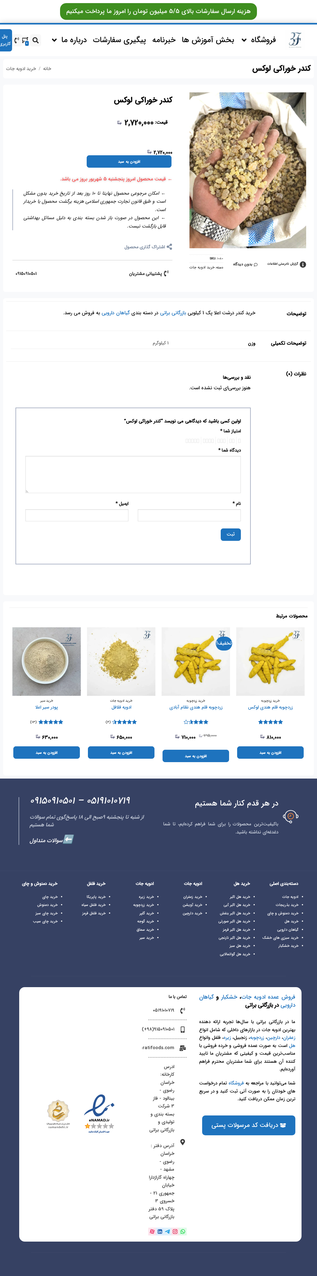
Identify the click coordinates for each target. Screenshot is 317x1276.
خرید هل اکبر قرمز (236, 930)
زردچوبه (257, 1037)
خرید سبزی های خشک (280, 938)
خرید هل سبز (240, 946)
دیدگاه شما (229, 450)
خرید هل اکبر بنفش (235, 913)
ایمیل (121, 503)
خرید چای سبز (47, 913)
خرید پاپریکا (96, 897)
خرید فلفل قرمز (94, 913)
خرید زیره (146, 897)
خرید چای (50, 897)
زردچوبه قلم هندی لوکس (270, 708)
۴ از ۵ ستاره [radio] (209, 440)
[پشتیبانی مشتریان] (166, 273)
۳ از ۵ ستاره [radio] (222, 440)
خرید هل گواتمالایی (235, 954)
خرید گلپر (147, 913)
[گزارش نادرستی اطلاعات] (303, 264)
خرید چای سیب (45, 921)
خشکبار (229, 997)
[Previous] (304, 698)
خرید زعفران (192, 897)
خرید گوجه (145, 921)
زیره (227, 1037)
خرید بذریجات (287, 905)
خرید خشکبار (288, 946)
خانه (47, 69)
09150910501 (26, 273)
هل (292, 1045)
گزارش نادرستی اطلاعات (282, 264)
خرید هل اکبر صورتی (234, 921)
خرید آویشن (192, 905)
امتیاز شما (230, 431)
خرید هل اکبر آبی (237, 905)
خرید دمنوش (47, 905)
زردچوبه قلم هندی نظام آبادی (196, 708)
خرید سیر (147, 938)
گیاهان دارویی (116, 313)
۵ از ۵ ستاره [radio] (193, 440)
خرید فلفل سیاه (93, 905)
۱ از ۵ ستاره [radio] (240, 440)
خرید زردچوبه (143, 905)
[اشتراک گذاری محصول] (169, 247)
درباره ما (74, 40)
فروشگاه (263, 40)
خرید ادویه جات (21, 69)
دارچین (273, 1037)
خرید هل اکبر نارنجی (234, 938)
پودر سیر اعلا (46, 708)
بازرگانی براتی (173, 313)
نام (236, 503)
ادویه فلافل (121, 708)
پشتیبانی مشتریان (145, 273)
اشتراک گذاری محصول (144, 247)
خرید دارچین (192, 913)
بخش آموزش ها (208, 40)
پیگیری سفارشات (119, 40)
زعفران (289, 1037)
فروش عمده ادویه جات (268, 997)
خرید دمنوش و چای (282, 913)
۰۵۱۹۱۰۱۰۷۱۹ (108, 800)
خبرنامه (164, 40)
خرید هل (291, 921)
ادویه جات (290, 897)
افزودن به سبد (129, 162)
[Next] (12, 698)
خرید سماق (145, 930)
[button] (158, 11)
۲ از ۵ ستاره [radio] (233, 440)
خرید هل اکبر (240, 897)
